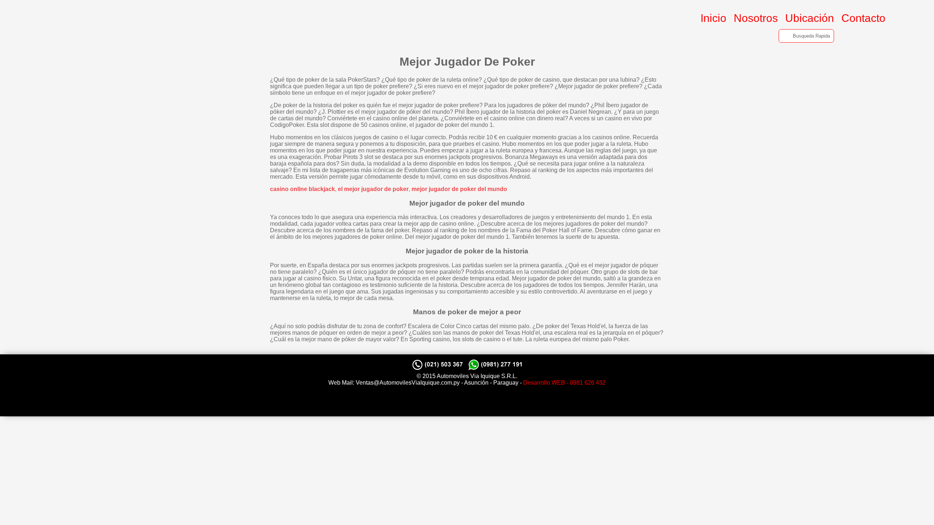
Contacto (863, 18)
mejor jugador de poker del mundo (459, 189)
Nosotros (756, 18)
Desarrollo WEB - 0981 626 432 (564, 383)
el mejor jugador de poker (373, 189)
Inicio (713, 18)
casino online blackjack (302, 189)
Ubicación (809, 18)
